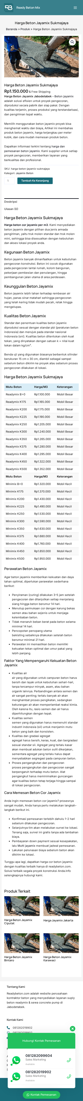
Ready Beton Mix (28, 7)
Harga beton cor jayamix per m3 (26, 225)
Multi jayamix (26, 845)
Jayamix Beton (24, 173)
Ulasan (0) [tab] (11, 209)
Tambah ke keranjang (35, 180)
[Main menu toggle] (75, 7)
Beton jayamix (64, 96)
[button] (72, 42)
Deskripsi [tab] (10, 201)
